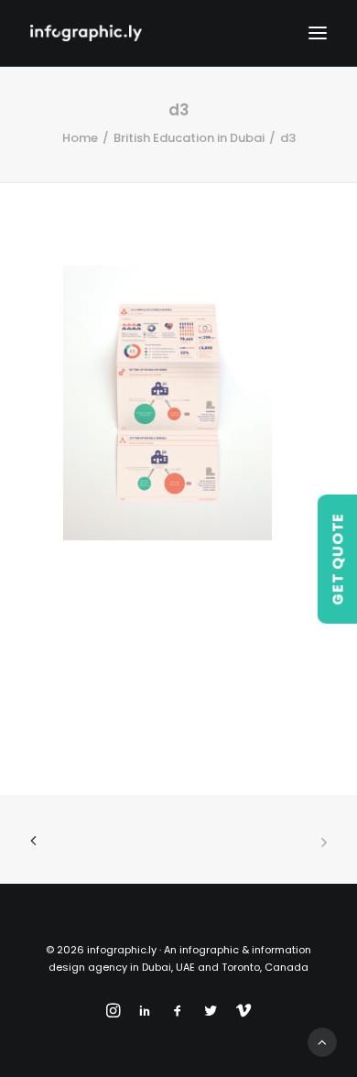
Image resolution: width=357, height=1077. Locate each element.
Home (80, 138)
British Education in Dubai (189, 138)
